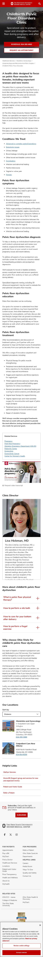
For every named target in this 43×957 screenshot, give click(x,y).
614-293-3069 (21, 737)
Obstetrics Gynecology (23, 61)
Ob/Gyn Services (9, 772)
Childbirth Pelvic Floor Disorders (12, 66)
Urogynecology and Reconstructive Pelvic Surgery (18, 63)
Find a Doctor (7, 860)
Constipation (10, 161)
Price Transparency (9, 874)
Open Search (39, 3)
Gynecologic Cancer (12, 454)
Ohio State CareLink (30, 853)
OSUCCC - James (8, 897)
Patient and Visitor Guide (12, 787)
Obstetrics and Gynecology (28, 721)
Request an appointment (21, 50)
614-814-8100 (21, 754)
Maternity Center (11, 449)
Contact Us (27, 876)
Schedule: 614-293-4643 (21, 44)
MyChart (5, 856)
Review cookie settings (22, 946)
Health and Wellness (10, 877)
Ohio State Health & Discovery (30, 898)
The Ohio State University (8, 904)
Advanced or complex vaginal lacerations (21, 144)
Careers (25, 863)
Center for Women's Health (15, 456)
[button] (21, 472)
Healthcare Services (8, 61)
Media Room (27, 866)
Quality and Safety (29, 873)
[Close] (40, 925)
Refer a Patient (8, 793)
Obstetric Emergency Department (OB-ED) (20, 446)
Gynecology (9, 451)
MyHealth (6, 884)
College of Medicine (9, 900)
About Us (6, 881)
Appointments (7, 850)
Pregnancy (8, 441)
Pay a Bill (5, 853)
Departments (27, 856)
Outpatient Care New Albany (25, 744)
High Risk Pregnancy (12, 444)
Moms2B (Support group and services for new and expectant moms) (20, 779)
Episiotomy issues (12, 147)
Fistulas (9, 175)
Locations (6, 866)
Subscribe (21, 815)
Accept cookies (21, 952)
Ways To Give (28, 870)
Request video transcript (14, 485)
